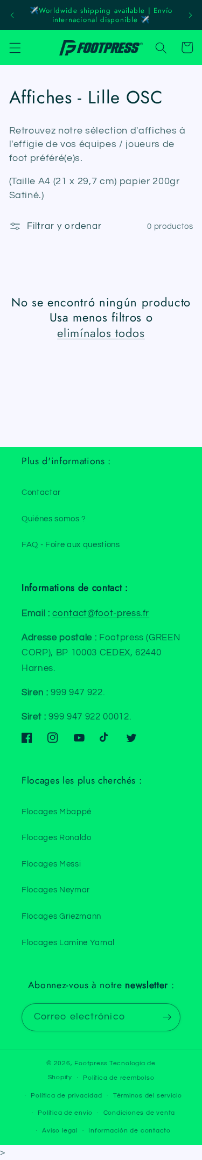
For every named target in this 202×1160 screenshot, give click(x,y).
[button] (14, 47)
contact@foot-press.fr (100, 613)
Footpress (91, 1063)
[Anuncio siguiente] (190, 15)
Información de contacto (129, 1130)
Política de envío (65, 1112)
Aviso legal (59, 1130)
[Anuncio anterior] (12, 15)
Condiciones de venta (139, 1112)
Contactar (41, 492)
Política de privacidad (66, 1095)
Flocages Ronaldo (57, 837)
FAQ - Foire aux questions (71, 544)
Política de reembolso (118, 1077)
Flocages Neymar (56, 889)
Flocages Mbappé (57, 811)
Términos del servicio (147, 1095)
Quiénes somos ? (54, 518)
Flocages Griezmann (61, 916)
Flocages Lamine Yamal (68, 942)
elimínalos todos (101, 333)
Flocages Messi (51, 863)
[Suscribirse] (167, 1017)
